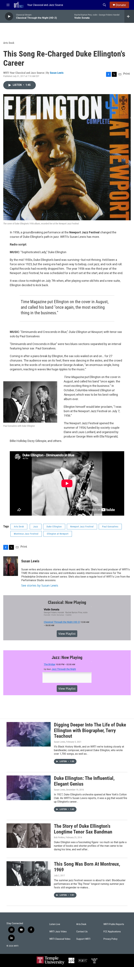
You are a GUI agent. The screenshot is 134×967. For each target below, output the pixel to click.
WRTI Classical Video (59, 939)
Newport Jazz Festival (82, 526)
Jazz (35, 526)
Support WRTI (83, 939)
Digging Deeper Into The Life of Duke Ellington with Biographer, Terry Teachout (90, 730)
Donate (121, 5)
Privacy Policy (110, 939)
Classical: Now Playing (67, 602)
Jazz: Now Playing (67, 657)
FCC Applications (112, 931)
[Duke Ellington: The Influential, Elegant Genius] (29, 787)
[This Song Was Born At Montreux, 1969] (29, 873)
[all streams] (129, 16)
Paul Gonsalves (110, 526)
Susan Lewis (57, 72)
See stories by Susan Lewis (39, 585)
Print (126, 74)
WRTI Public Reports (113, 924)
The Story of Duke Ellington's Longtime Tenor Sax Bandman (83, 829)
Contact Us (82, 931)
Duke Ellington (54, 526)
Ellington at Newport (57, 533)
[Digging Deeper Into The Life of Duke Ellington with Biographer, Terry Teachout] (29, 734)
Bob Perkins (59, 837)
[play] (9, 16)
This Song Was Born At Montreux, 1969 (87, 867)
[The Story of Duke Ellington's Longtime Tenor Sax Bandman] (29, 835)
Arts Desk (8, 42)
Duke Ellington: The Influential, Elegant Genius (84, 781)
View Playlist (67, 634)
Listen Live (54, 924)
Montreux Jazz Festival (26, 533)
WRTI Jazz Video (58, 931)
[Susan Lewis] (10, 566)
